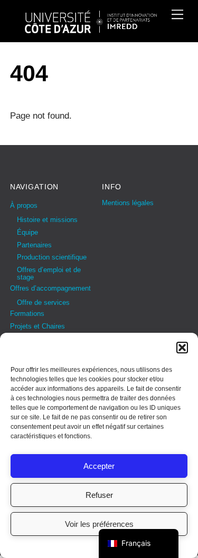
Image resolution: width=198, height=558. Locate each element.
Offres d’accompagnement (50, 288)
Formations (27, 314)
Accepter (99, 465)
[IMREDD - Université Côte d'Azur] (91, 29)
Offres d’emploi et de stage (49, 273)
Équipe (27, 232)
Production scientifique (52, 257)
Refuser (99, 494)
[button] (182, 347)
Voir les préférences (99, 523)
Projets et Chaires (37, 326)
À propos (23, 205)
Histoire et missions (47, 220)
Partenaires (34, 245)
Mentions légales (128, 203)
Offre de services (43, 302)
